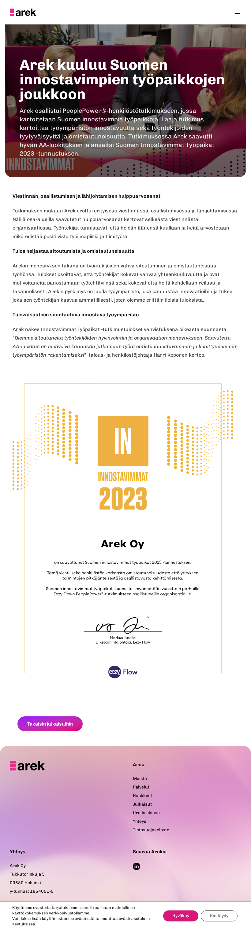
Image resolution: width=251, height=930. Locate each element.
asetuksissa (23, 924)
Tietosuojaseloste (151, 830)
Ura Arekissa (146, 812)
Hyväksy (180, 915)
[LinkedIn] (136, 866)
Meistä (140, 778)
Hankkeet (142, 795)
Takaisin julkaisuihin (50, 724)
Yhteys (139, 821)
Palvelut (141, 787)
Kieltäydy (219, 915)
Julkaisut (142, 804)
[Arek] (23, 12)
